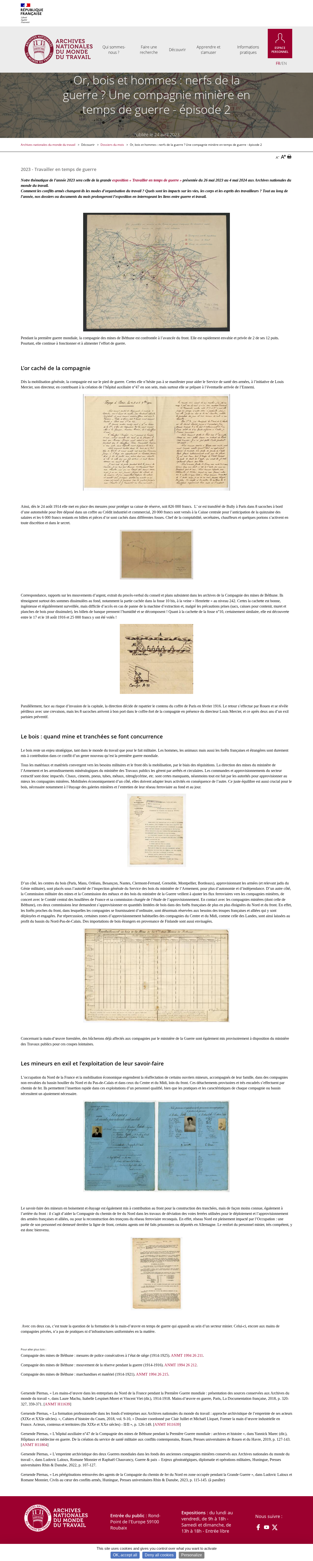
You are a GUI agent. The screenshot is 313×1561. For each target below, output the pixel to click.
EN (284, 63)
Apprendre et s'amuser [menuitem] (208, 49)
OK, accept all (125, 1555)
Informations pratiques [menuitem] (248, 49)
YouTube (266, 1527)
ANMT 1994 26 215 (152, 1374)
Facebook (258, 1527)
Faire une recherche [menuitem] (149, 49)
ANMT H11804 (34, 1445)
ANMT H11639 (57, 1404)
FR (278, 63)
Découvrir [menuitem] (177, 49)
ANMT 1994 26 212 (180, 1365)
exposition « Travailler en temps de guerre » (147, 180)
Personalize (191, 1555)
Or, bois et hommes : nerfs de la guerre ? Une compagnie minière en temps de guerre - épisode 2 (196, 145)
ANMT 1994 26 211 (187, 1355)
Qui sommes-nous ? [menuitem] (113, 49)
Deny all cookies (159, 1555)
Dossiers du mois (113, 145)
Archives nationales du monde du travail (48, 145)
